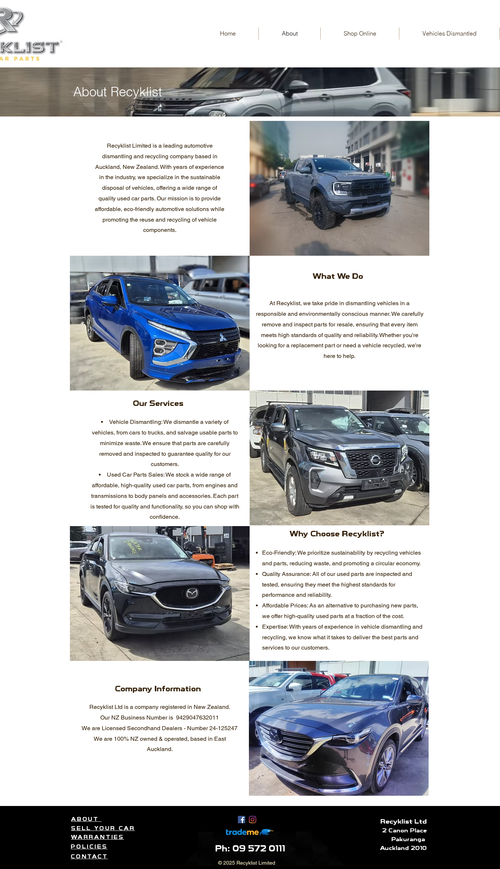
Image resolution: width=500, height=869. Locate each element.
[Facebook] (241, 819)
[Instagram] (252, 819)
